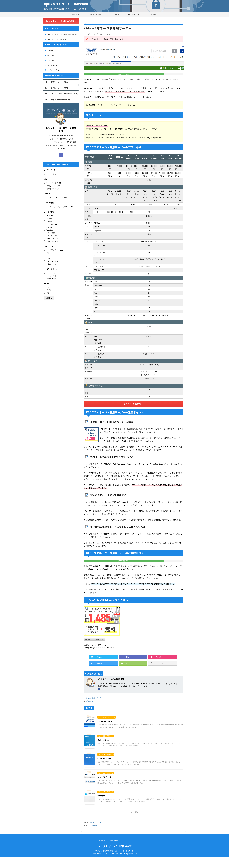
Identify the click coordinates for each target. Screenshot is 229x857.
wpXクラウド (95, 822)
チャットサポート (53, 276)
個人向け (50, 55)
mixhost (101, 795)
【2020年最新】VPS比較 (57, 39)
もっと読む (134, 812)
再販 (48, 293)
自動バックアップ (53, 241)
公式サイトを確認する (133, 404)
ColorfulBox (103, 740)
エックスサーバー (105, 777)
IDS (47, 253)
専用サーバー (101, 698)
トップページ (76, 14)
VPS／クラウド (53, 183)
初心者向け (51, 50)
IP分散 (48, 287)
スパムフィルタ (52, 261)
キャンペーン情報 (95, 14)
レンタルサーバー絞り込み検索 (61, 21)
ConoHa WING (104, 758)
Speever (93, 825)
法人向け (50, 60)
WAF (48, 259)
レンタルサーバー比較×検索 (115, 846)
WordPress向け (53, 65)
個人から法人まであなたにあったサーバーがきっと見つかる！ (114, 851)
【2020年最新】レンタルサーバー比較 (62, 34)
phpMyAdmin (51, 224)
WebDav (49, 230)
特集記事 (153, 14)
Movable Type (51, 218)
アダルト (49, 290)
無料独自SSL (51, 264)
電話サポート (51, 279)
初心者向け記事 (133, 14)
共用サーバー (53, 186)
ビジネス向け (90, 701)
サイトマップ (125, 840)
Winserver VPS (104, 721)
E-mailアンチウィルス (54, 250)
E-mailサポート (52, 273)
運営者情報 (102, 840)
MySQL (49, 221)
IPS (47, 256)
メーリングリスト (53, 238)
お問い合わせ (113, 840)
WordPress (50, 233)
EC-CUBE (50, 216)
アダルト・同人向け (54, 70)
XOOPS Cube (51, 236)
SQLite (49, 227)
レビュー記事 (114, 14)
